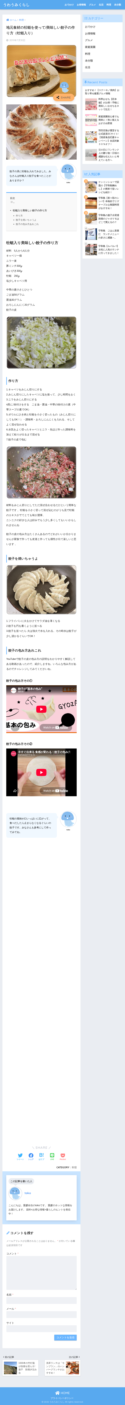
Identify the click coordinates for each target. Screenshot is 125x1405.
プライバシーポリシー (62, 1398)
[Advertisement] (41, 991)
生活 (101, 4)
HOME (65, 1393)
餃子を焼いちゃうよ (26, 220)
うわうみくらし (16, 4)
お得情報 (81, 4)
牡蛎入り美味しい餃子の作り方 (30, 210)
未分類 (117, 4)
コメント (12, 1253)
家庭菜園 (90, 47)
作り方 (19, 215)
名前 (9, 1294)
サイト (10, 1322)
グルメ (92, 4)
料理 (109, 4)
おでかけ (69, 4)
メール (11, 1308)
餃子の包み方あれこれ (27, 224)
